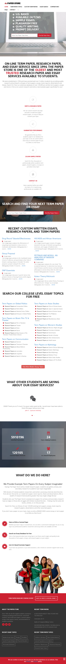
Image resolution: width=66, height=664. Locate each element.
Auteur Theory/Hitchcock (44, 276)
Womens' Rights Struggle (55, 328)
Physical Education (22, 641)
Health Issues (52, 340)
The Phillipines (52, 314)
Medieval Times (53, 355)
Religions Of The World (55, 360)
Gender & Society (53, 335)
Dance (18, 330)
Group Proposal (8, 253)
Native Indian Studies (54, 357)
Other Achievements (54, 338)
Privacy (28, 661)
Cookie (36, 661)
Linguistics (19, 353)
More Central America (53, 637)
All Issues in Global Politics (23, 314)
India (50, 316)
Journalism (19, 351)
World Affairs (19, 309)
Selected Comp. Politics (22, 311)
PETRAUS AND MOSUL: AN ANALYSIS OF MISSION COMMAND (45, 257)
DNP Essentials (8, 270)
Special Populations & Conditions (43, 641)
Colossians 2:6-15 (39, 619)
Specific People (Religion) (9, 641)
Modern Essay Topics (8, 637)
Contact (12, 9)
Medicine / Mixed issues (41, 644)
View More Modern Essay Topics (33, 367)
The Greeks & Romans (9, 644)
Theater (18, 325)
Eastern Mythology (54, 350)
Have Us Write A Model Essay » (46, 598)
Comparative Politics (21, 306)
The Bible (24, 637)
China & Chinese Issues (55, 306)
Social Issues (52, 333)
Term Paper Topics (16, 6)
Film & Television (21, 323)
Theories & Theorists (22, 344)
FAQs (6, 9)
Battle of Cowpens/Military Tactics (43, 622)
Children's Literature (40, 637)
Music (18, 328)
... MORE (8, 249)
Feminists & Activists (54, 330)
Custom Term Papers (31, 6)
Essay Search (44, 6)
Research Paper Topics (41, 648)
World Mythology (53, 352)
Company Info (54, 6)
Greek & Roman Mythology (56, 347)
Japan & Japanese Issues (56, 309)
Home (6, 6)
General (18, 342)
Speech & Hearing (21, 356)
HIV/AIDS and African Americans (47, 238)
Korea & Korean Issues (55, 311)
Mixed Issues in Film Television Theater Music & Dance (15, 334)
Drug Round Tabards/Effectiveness (16, 238)
